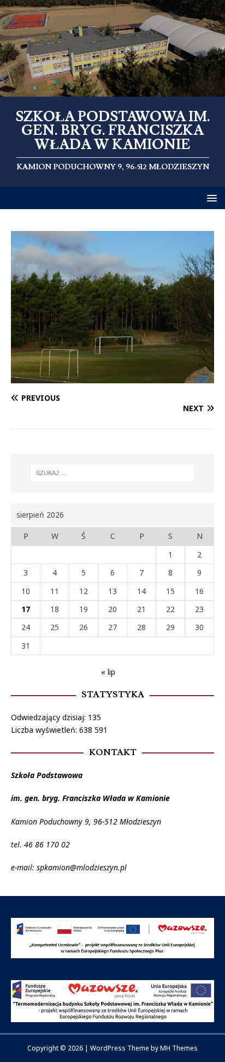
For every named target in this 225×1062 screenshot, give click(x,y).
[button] (210, 197)
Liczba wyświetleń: (45, 730)
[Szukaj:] (112, 473)
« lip (108, 672)
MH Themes (179, 1048)
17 (25, 609)
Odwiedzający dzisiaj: (49, 717)
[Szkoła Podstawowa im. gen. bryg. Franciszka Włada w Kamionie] (112, 90)
